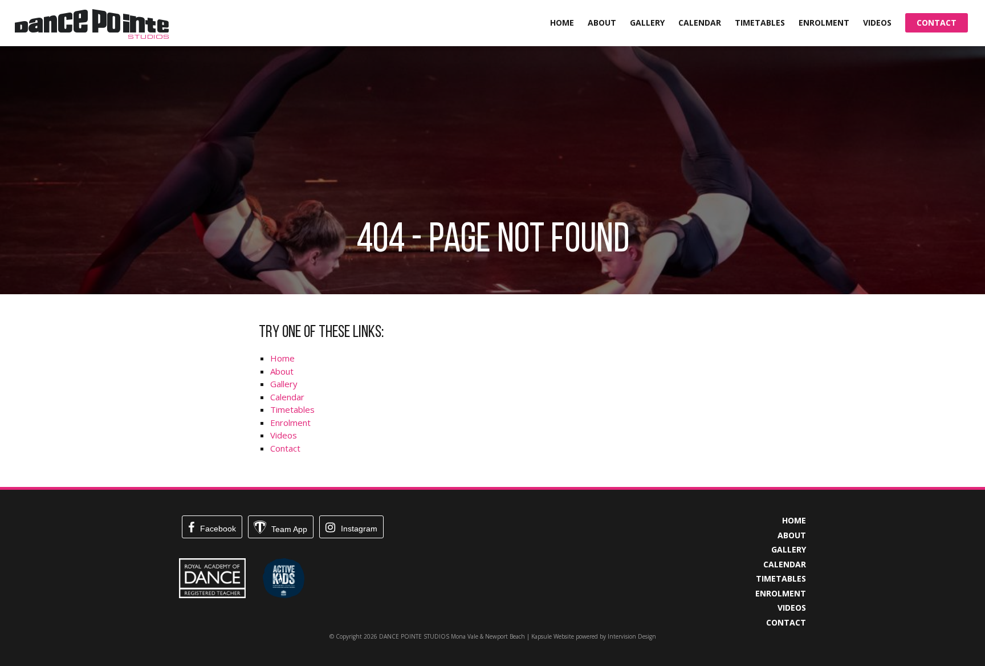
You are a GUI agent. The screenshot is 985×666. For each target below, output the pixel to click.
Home (562, 22)
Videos (877, 22)
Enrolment (824, 22)
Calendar (699, 22)
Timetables (760, 22)
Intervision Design (632, 636)
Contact (936, 22)
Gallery (647, 22)
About (602, 22)
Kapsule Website (552, 636)
